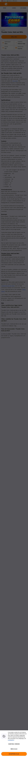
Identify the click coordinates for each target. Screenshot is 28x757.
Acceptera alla (14, 754)
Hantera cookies (14, 744)
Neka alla (14, 749)
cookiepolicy (11, 740)
